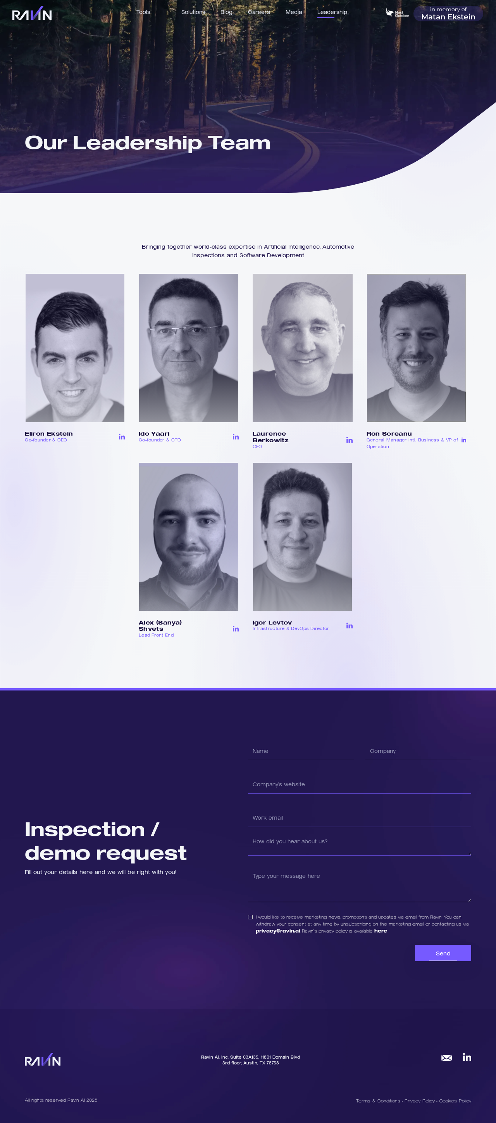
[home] (32, 13)
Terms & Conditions (378, 1100)
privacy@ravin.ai (278, 930)
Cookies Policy (455, 1100)
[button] (193, 11)
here (380, 930)
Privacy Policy (420, 1100)
